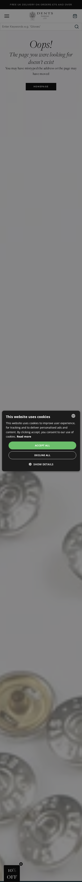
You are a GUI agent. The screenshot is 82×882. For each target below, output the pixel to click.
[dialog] (41, 441)
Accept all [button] (42, 445)
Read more (24, 436)
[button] (41, 464)
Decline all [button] (42, 455)
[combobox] (73, 416)
